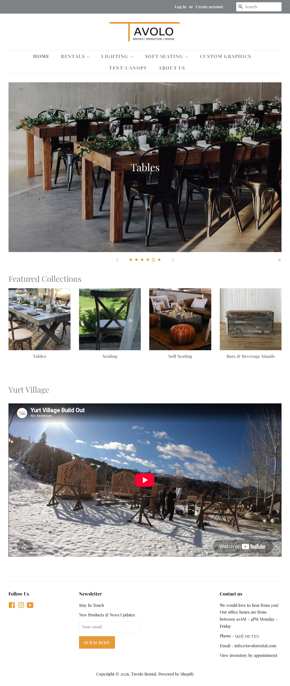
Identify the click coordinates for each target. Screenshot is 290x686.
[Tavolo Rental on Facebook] (11, 606)
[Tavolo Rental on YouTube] (30, 606)
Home (41, 56)
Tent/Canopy (128, 68)
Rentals (73, 56)
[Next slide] (173, 259)
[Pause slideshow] (279, 259)
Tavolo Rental (143, 674)
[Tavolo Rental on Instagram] (21, 606)
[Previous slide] (117, 259)
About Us (172, 68)
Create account (209, 6)
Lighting (115, 56)
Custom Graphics (225, 56)
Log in (180, 6)
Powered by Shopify (176, 674)
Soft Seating (165, 56)
